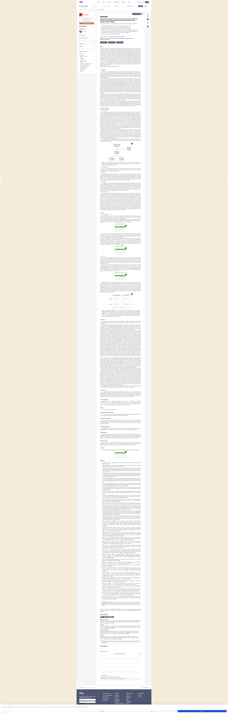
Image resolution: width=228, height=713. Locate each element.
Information (109, 2)
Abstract (81, 53)
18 (100, 96)
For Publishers (117, 700)
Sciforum (127, 695)
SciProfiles (128, 700)
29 (122, 360)
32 (104, 362)
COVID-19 (106, 66)
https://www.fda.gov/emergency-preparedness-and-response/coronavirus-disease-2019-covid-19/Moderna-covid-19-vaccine (121, 513)
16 (101, 92)
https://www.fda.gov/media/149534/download (122, 492)
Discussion (82, 58)
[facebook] (107, 617)
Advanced (145, 6)
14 (133, 90)
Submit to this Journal (86, 18)
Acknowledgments (83, 67)
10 (101, 90)
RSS (142, 687)
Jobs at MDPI (105, 700)
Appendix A (82, 69)
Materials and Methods (84, 56)
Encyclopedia (128, 702)
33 (100, 383)
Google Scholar (116, 497)
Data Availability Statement (84, 66)
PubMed (125, 497)
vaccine (117, 66)
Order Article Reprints (136, 14)
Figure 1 (101, 140)
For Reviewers (117, 696)
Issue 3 (93, 9)
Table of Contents (83, 51)
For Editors (116, 698)
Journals (98, 2)
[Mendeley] (113, 617)
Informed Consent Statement (84, 64)
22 (137, 97)
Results (81, 57)
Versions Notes (119, 42)
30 (123, 360)
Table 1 (129, 221)
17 (102, 92)
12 (131, 90)
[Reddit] (111, 617)
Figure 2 (104, 291)
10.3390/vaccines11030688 (99, 9)
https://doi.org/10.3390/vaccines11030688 (117, 36)
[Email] (101, 617)
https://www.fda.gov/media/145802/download (129, 488)
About (129, 2)
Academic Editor (82, 29)
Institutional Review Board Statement (86, 63)
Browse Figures (111, 42)
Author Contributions (83, 61)
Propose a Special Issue (87, 23)
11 (102, 90)
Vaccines (84, 9)
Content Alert (146, 687)
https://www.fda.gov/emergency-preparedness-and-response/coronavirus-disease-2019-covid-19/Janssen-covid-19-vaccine (121, 518)
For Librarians (117, 699)
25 (117, 208)
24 (115, 207)
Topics (103, 2)
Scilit (127, 699)
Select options (82, 699)
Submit (147, 2)
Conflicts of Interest (83, 68)
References (82, 71)
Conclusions (82, 59)
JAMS (127, 703)
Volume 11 (89, 9)
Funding (81, 62)
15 (100, 92)
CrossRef (107, 463)
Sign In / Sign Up (140, 2)
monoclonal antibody (112, 66)
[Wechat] (109, 617)
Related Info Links (82, 35)
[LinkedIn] (105, 617)
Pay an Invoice (105, 696)
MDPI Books (128, 696)
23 (107, 200)
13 (132, 90)
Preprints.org (128, 698)
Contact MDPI (105, 699)
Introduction (82, 54)
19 (101, 96)
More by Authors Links (83, 38)
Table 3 (118, 270)
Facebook (139, 696)
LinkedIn (139, 695)
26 (110, 353)
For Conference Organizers (119, 703)
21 (136, 97)
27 (100, 356)
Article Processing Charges (107, 695)
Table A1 (112, 291)
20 (102, 96)
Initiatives (123, 2)
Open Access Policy (106, 698)
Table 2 (122, 244)
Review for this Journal (86, 20)
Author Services (117, 2)
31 (103, 362)
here (105, 642)
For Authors (117, 695)
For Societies (117, 702)
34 (101, 383)
